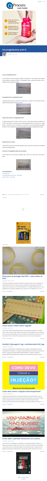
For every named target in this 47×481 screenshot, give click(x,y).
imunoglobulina (11, 194)
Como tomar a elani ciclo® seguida (16, 326)
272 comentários (10, 404)
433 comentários (10, 338)
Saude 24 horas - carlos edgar (8, 177)
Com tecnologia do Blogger (24, 477)
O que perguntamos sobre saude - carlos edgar (12, 175)
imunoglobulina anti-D (18, 194)
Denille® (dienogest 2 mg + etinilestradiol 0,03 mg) (23, 344)
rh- (25, 194)
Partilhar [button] (42, 194)
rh (23, 194)
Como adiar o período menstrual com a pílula (21, 438)
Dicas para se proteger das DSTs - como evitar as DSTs (22, 277)
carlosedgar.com (5, 173)
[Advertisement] (23, 65)
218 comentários (10, 291)
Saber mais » (42, 291)
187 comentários (10, 451)
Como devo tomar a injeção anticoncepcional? (21, 391)
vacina (27, 194)
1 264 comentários (10, 357)
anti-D (6, 194)
